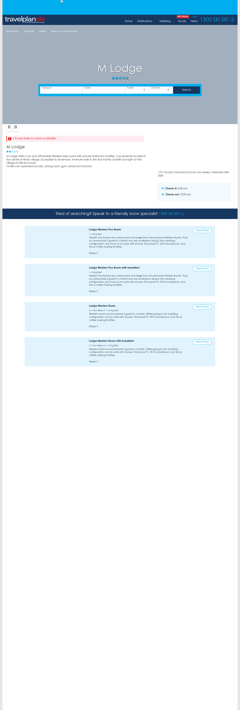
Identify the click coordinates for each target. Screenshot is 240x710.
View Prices (202, 230)
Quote (182, 21)
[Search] (186, 90)
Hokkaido (29, 31)
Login (194, 16)
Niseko (43, 31)
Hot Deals (182, 16)
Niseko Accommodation (64, 31)
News (194, 21)
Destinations (144, 21)
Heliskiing (165, 21)
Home (128, 21)
